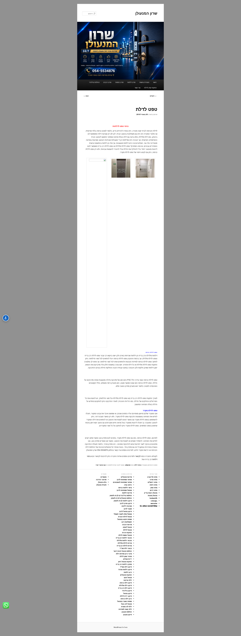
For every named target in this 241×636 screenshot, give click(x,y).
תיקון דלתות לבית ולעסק (123, 500)
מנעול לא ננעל (126, 604)
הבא (86, 96)
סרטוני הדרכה (101, 479)
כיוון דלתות (128, 572)
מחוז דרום (153, 490)
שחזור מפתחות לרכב (124, 479)
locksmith (153, 498)
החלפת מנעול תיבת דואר (122, 551)
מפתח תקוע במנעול (124, 519)
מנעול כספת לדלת (125, 535)
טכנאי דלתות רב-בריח (124, 538)
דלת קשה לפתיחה (125, 609)
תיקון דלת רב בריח (125, 588)
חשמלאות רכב (126, 522)
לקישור (138, 456)
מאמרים (103, 477)
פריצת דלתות (127, 493)
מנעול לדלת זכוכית (125, 516)
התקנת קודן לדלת (150, 87)
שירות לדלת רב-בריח (124, 545)
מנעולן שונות (152, 495)
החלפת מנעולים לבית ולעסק (121, 498)
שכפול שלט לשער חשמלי (123, 514)
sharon (127, 465)
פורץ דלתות (131, 82)
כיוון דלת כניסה (126, 598)
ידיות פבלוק (127, 559)
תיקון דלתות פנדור (125, 569)
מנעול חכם (128, 577)
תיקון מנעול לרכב (125, 511)
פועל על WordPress (120, 627)
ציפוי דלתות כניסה (125, 487)
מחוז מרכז (153, 479)
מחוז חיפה (153, 485)
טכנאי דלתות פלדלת (124, 540)
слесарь (154, 500)
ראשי (155, 82)
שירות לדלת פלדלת (125, 543)
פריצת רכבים (127, 524)
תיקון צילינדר (127, 590)
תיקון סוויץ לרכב (126, 503)
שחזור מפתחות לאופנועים (122, 482)
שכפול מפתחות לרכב (124, 490)
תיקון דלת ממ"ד (126, 567)
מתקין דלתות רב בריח (124, 564)
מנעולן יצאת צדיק (150, 493)
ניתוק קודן (128, 485)
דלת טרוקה (128, 580)
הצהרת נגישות (144, 82)
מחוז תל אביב (152, 477)
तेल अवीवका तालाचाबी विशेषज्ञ (148, 506)
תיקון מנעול (127, 593)
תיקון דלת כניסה (126, 583)
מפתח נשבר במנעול (124, 601)
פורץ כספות (119, 82)
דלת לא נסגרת (126, 606)
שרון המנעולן (146, 13)
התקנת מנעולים (126, 575)
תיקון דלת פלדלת (125, 585)
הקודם (153, 96)
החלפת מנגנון (127, 612)
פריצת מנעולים (126, 477)
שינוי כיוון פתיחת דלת (124, 553)
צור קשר (137, 87)
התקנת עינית (127, 532)
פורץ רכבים (107, 82)
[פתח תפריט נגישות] (6, 318)
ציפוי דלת (137, 465)
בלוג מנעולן (102, 482)
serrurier (154, 503)
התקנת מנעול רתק (125, 561)
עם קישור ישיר (101, 465)
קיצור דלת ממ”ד (126, 548)
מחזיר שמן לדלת (126, 556)
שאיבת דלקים (127, 506)
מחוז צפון (153, 487)
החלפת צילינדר (94, 82)
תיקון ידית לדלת (126, 596)
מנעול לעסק (127, 527)
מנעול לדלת (127, 530)
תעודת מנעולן (101, 485)
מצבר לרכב (128, 508)
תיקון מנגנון (127, 614)
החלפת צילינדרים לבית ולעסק (121, 495)
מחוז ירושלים (152, 482)
